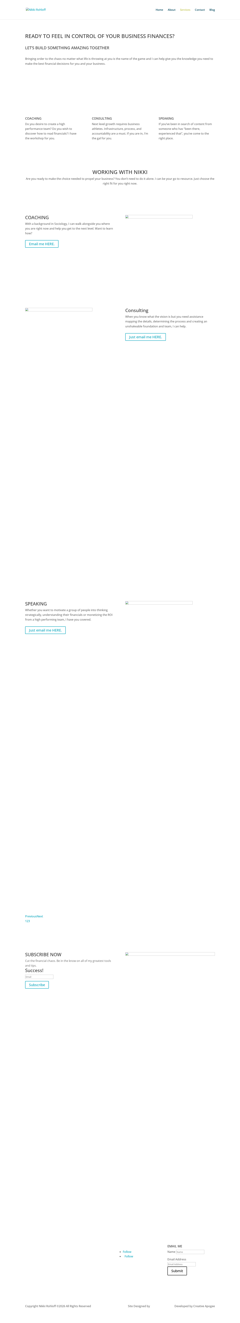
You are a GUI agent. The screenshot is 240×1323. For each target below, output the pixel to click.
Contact (200, 9)
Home (159, 9)
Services (185, 9)
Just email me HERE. (145, 337)
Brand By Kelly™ (161, 1306)
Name (171, 1252)
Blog (212, 9)
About (172, 9)
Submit (177, 1270)
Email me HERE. (42, 244)
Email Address (176, 1259)
